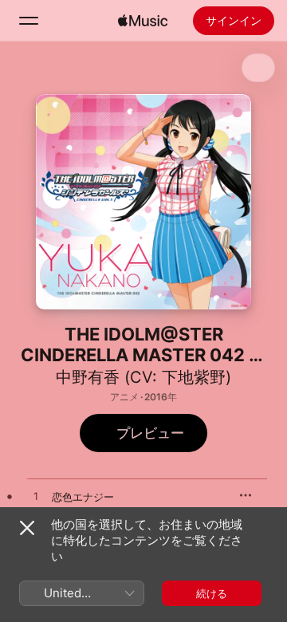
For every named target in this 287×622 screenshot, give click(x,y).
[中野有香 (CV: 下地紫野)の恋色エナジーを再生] (36, 497)
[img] (142, 21)
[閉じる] (27, 528)
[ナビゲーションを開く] (28, 20)
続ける (211, 593)
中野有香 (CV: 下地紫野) (143, 377)
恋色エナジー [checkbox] (83, 496)
